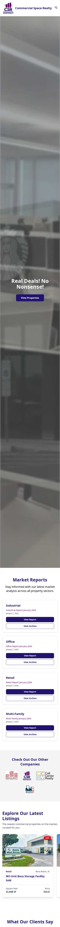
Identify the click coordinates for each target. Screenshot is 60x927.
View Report (30, 619)
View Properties (30, 297)
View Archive (30, 626)
